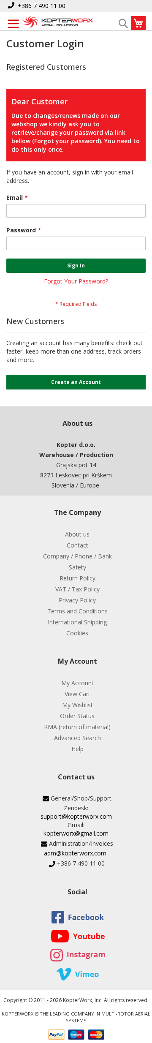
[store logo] (58, 22)
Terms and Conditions (77, 611)
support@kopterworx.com (76, 816)
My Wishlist (77, 705)
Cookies (77, 633)
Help (77, 749)
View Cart (77, 694)
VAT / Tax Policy (77, 589)
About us (77, 534)
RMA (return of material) (77, 727)
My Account (77, 683)
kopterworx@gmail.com (76, 833)
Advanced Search (77, 738)
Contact (77, 545)
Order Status (77, 716)
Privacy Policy (77, 600)
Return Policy (77, 578)
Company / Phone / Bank (77, 556)
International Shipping (77, 622)
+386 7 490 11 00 (41, 6)
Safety (77, 567)
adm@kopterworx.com (75, 853)
